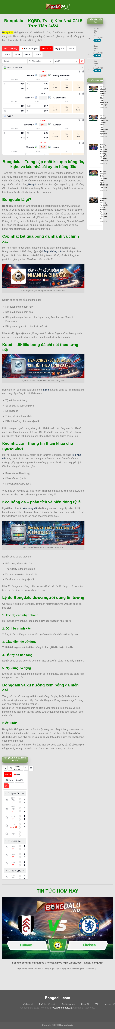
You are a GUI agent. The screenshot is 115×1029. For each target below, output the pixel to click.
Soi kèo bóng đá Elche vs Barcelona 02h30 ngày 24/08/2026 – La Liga (104, 179)
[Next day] (26, 768)
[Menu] (4, 6)
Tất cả (8, 774)
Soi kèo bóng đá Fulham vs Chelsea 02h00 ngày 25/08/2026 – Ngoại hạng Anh (104, 125)
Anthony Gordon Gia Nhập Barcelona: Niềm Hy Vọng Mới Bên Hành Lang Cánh (104, 152)
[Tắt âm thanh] (81, 61)
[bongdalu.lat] (57, 7)
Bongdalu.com (57, 997)
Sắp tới (19, 780)
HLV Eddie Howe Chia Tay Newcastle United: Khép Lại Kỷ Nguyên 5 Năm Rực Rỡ (104, 208)
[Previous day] (6, 768)
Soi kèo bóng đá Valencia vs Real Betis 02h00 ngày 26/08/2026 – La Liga (104, 96)
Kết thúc (9, 780)
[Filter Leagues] (31, 768)
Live (18, 774)
